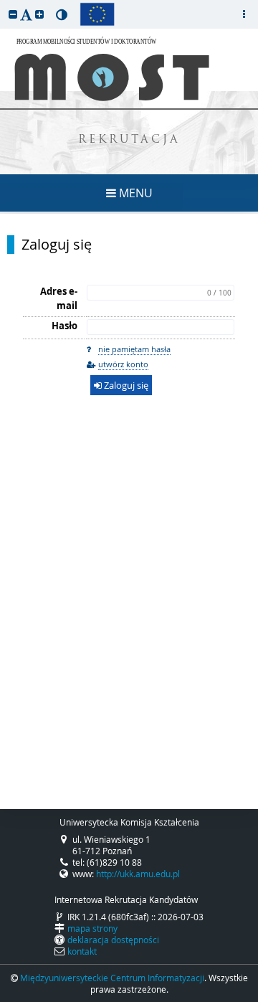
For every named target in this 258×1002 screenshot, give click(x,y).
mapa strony (92, 928)
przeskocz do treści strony (3, 3)
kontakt (82, 951)
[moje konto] (243, 14)
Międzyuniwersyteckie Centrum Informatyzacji (112, 977)
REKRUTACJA (129, 140)
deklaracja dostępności (113, 939)
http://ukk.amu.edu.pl (138, 873)
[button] (13, 14)
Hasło (64, 325)
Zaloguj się (57, 244)
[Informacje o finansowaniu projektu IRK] (97, 14)
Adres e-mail (58, 298)
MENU (134, 193)
